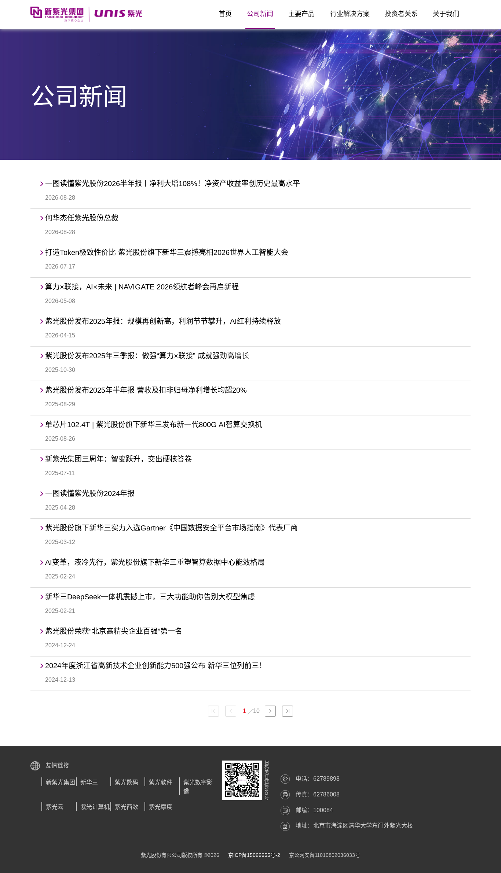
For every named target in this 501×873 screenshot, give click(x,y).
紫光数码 (126, 782)
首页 (225, 14)
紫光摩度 (160, 807)
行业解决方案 (350, 14)
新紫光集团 (60, 782)
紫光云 (54, 807)
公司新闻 (260, 14)
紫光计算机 (95, 807)
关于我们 (446, 14)
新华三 (89, 782)
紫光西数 (126, 807)
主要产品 (301, 14)
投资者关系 (401, 14)
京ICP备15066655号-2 (254, 855)
